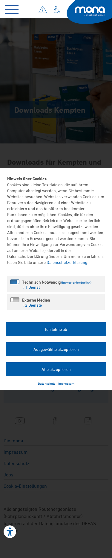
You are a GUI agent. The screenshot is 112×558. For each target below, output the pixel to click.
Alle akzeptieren (56, 369)
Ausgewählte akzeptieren (56, 349)
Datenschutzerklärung (67, 262)
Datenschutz (46, 383)
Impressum (66, 383)
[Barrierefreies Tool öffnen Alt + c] (10, 532)
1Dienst (31, 287)
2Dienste (32, 305)
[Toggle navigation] (13, 8)
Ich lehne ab (56, 329)
